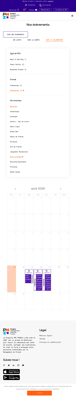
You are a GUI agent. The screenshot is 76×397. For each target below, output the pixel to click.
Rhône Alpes (15, 172)
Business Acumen (18, 69)
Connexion (31, 5)
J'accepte (39, 393)
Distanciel (16, 90)
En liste (17, 40)
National (13, 106)
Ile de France (16, 147)
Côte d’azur (15, 126)
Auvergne (13, 116)
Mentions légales (45, 335)
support (50, 1)
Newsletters (45, 9)
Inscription (46, 5)
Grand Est (14, 131)
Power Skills (17, 64)
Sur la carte (33, 40)
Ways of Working (18, 59)
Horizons (13, 142)
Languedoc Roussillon (19, 152)
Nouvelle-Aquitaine (18, 162)
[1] (24, 10)
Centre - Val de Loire (19, 121)
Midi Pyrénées (16, 157)
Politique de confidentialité (50, 342)
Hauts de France (16, 137)
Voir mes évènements (15, 34)
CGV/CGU (42, 339)
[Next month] (60, 189)
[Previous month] (15, 189)
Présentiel (16, 85)
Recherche (13, 10)
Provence (13, 167)
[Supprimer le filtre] (23, 90)
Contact (32, 10)
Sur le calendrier (54, 40)
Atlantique (14, 111)
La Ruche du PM (60, 9)
